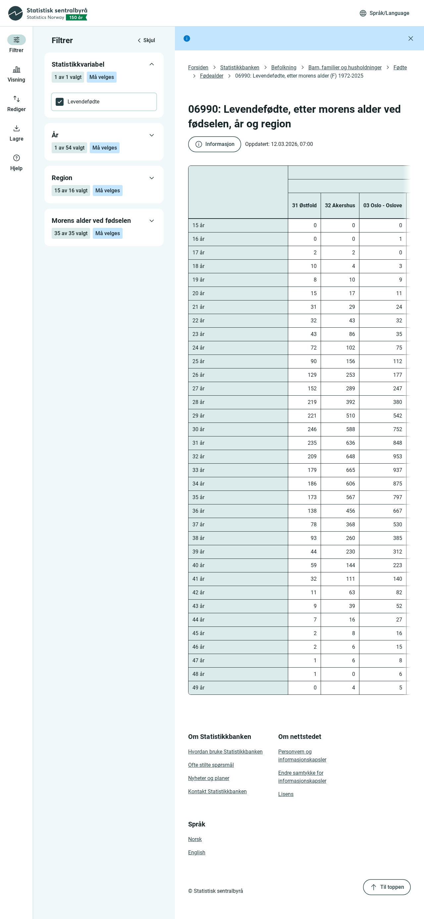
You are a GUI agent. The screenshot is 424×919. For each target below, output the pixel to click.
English (196, 852)
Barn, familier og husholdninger (345, 67)
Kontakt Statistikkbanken (217, 791)
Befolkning (283, 67)
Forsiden (198, 67)
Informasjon (220, 144)
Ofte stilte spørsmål (211, 765)
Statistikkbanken (239, 67)
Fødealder (211, 76)
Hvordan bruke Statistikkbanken (225, 752)
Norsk (195, 839)
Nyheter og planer (208, 778)
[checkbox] (104, 102)
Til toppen (392, 887)
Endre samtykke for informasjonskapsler (302, 777)
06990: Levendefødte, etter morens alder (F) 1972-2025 (299, 76)
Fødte (400, 67)
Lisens (285, 794)
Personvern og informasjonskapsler (302, 756)
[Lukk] (410, 38)
